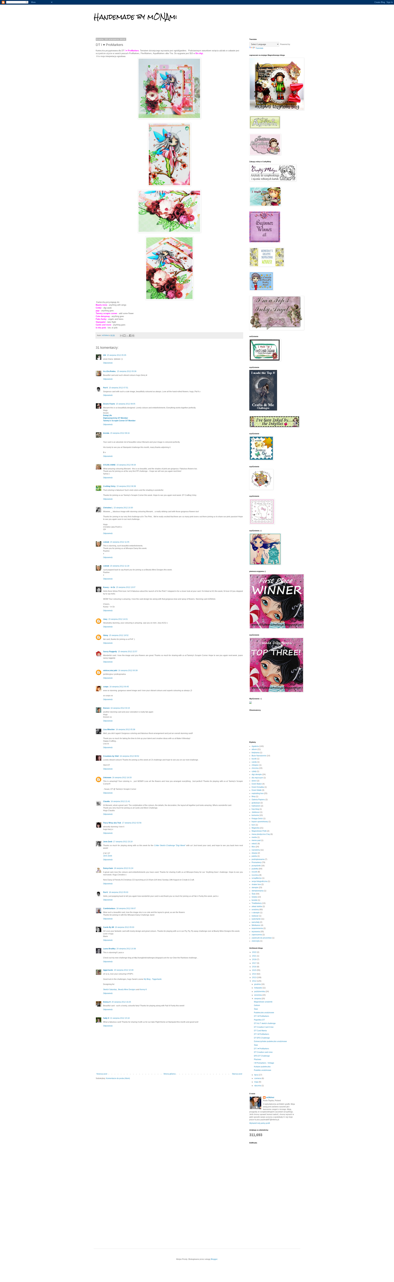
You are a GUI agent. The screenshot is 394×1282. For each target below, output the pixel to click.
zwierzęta (256, 941)
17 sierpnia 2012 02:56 (131, 823)
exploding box (257, 793)
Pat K (105, 388)
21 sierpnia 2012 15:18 (120, 1018)
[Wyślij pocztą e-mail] (121, 335)
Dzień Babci (257, 784)
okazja (254, 853)
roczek (254, 872)
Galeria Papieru (258, 799)
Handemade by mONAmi (135, 17)
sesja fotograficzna (259, 881)
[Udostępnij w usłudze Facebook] (130, 335)
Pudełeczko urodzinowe (264, 1013)
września (258, 995)
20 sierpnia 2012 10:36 (126, 949)
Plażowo (257, 1059)
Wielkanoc (256, 925)
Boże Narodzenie (259, 756)
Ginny (105, 635)
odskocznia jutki (110, 670)
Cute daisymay (103, 316)
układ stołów (257, 906)
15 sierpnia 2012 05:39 (126, 371)
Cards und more (103, 325)
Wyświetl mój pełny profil (259, 1123)
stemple (255, 887)
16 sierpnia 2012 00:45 (119, 687)
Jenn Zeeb (107, 842)
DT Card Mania (260, 1031)
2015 (254, 970)
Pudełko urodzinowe (262, 1070)
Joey (105, 619)
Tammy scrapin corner (106, 313)
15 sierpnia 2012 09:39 (126, 486)
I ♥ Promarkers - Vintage (264, 1063)
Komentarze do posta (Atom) (118, 1078)
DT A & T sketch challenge (265, 1023)
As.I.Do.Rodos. (109, 371)
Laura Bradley (109, 949)
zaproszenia (257, 935)
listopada (258, 988)
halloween (256, 806)
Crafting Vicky (109, 486)
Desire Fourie (109, 404)
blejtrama (255, 753)
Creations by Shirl (111, 756)
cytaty (254, 771)
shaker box (256, 884)
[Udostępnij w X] (127, 335)
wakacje (255, 916)
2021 (254, 956)
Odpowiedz (108, 363)
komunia (255, 815)
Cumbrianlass (109, 908)
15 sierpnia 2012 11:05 (119, 542)
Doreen (106, 708)
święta (254, 897)
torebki (254, 900)
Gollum (257, 1005)
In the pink (101, 328)
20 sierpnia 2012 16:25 (121, 1002)
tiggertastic (108, 970)
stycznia (257, 1086)
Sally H (106, 1018)
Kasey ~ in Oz (109, 587)
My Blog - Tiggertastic (153, 979)
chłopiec (255, 765)
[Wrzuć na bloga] (124, 335)
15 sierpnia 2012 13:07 (125, 587)
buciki (254, 759)
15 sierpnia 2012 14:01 (118, 619)
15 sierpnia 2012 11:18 (119, 566)
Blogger (214, 1259)
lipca (256, 1075)
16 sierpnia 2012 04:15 (120, 708)
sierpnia (257, 999)
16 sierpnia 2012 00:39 (128, 670)
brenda (106, 433)
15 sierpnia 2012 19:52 (119, 635)
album (254, 749)
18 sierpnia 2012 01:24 (123, 868)
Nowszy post (101, 1074)
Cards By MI (108, 927)
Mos (253, 847)
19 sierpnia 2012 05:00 (124, 927)
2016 (254, 967)
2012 (254, 981)
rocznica (255, 875)
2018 (254, 959)
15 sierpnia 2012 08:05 (125, 404)
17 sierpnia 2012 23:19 (123, 842)
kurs (253, 825)
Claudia (106, 801)
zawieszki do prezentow (262, 938)
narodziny (256, 850)
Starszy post (237, 1074)
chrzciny (255, 768)
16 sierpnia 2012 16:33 (122, 777)
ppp (97, 310)
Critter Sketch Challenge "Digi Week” (170, 845)
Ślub (253, 894)
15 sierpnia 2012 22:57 (127, 651)
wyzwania (256, 932)
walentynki (256, 919)
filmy (253, 796)
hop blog (255, 809)
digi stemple (257, 774)
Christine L (108, 508)
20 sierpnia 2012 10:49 (123, 970)
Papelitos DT (259, 1020)
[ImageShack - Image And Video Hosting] (250, 703)
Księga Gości (257, 818)
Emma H (107, 1002)
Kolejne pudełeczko (262, 1067)
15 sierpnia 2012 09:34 (126, 465)
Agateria (255, 746)
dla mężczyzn (257, 778)
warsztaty (255, 922)
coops (106, 687)
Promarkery (256, 862)
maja (256, 1082)
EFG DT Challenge (262, 1056)
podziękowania (258, 859)
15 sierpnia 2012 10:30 (123, 508)
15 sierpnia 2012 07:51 (118, 388)
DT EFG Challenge (262, 1038)
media (254, 837)
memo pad (256, 840)
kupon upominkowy (260, 822)
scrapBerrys (257, 878)
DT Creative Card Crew (263, 1027)
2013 (254, 977)
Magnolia (255, 828)
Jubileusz (256, 812)
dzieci (254, 781)
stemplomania (257, 891)
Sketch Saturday (110, 989)
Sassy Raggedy (110, 651)
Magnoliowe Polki (259, 831)
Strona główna (169, 1074)
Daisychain (108, 868)
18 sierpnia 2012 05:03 (118, 892)
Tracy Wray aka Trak (112, 823)
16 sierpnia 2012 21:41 (120, 801)
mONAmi (270, 1097)
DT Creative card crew (263, 1052)
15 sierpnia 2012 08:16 (120, 433)
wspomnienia (257, 928)
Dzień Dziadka (258, 787)
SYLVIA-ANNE (109, 465)
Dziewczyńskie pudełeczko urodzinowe (270, 1041)
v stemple (256, 913)
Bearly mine (101, 305)
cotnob (106, 542)
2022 (254, 952)
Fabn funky (101, 319)
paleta (254, 856)
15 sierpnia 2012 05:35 (116, 355)
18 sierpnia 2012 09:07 (126, 908)
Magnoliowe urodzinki (263, 1002)
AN (104, 355)
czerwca (258, 1078)
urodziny (255, 909)
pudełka (255, 869)
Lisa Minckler (109, 729)
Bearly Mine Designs (127, 989)
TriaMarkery (257, 903)
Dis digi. (199, 53)
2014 (254, 974)
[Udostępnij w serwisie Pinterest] (133, 335)
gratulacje (256, 803)
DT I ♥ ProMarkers (261, 1016)
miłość (254, 844)
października (259, 991)
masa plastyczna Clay (261, 834)
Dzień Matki (256, 790)
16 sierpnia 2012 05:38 (125, 729)
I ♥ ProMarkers (132, 50)
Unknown (107, 777)
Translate (259, 48)
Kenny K (143, 989)
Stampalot (100, 322)
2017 (254, 963)
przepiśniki (256, 866)
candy (254, 762)
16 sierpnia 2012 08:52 (129, 756)
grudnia (257, 984)
